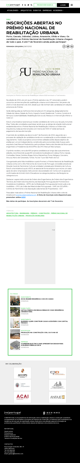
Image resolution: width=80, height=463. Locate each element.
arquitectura (12, 213)
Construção (44, 213)
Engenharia (24, 213)
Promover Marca (45, 5)
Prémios (34, 213)
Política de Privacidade (11, 436)
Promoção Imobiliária (35, 216)
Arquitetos (26, 10)
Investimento (26, 297)
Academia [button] (57, 10)
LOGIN (63, 5)
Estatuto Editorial (10, 435)
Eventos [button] (37, 10)
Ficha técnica (8, 433)
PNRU (8, 19)
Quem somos (8, 431)
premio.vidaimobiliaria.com (26, 195)
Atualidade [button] (12, 10)
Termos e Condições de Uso (13, 438)
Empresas (47, 10)
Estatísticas (25, 330)
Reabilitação (25, 308)
